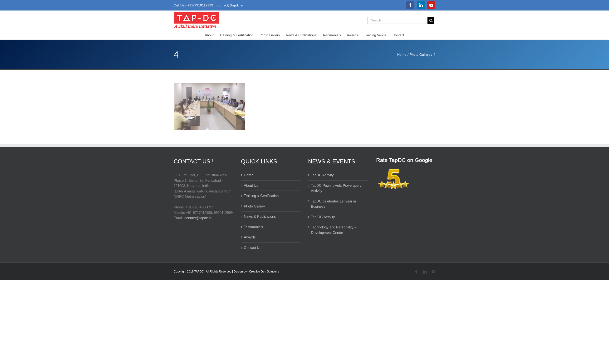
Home (248, 175)
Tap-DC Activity (323, 217)
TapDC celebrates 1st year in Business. (333, 204)
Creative (255, 271)
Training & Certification (261, 196)
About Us (251, 185)
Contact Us (252, 248)
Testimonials (253, 227)
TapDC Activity (322, 175)
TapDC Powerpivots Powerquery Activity (336, 188)
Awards (250, 237)
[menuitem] (212, 35)
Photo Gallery (254, 206)
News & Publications (260, 216)
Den (264, 271)
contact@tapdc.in (230, 5)
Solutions (273, 271)
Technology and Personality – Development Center (333, 230)
